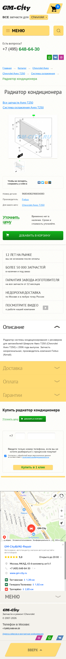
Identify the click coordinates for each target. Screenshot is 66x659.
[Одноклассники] (46, 181)
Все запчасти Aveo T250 (18, 102)
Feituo (25, 199)
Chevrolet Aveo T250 (14, 73)
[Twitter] (43, 181)
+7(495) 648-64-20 (11, 628)
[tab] (33, 327)
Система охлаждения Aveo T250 (23, 107)
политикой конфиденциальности (35, 457)
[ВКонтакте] (55, 57)
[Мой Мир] (50, 181)
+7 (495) (21, 49)
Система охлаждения (43, 73)
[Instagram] (61, 57)
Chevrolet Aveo (40, 68)
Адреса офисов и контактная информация (23, 634)
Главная (7, 68)
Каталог (22, 68)
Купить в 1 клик (33, 467)
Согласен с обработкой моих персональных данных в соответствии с (29, 456)
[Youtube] (49, 57)
